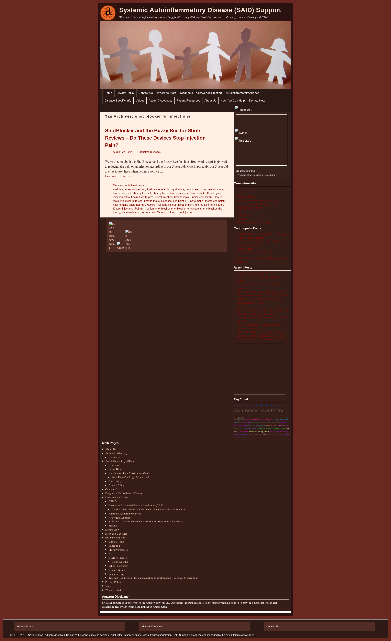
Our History (115, 481)
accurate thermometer (259, 434)
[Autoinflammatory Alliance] (108, 13)
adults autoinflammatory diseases (258, 418)
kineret (199, 204)
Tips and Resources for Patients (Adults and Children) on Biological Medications (153, 578)
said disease (243, 431)
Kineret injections (123, 208)
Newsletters (115, 457)
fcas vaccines (283, 425)
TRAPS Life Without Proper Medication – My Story (262, 291)
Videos (140, 100)
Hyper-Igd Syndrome (120, 517)
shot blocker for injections (186, 208)
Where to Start (166, 92)
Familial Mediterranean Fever (125, 513)
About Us (210, 100)
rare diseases (256, 422)
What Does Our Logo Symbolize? (130, 477)
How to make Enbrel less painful (193, 197)
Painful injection (144, 208)
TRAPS (113, 525)
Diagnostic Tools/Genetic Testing (201, 92)
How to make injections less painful (165, 200)
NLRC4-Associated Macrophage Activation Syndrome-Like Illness (146, 521)
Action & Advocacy (160, 100)
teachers (281, 405)
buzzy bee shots (123, 193)
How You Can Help (233, 100)
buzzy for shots (143, 193)
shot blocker (162, 208)
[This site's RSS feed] (129, 247)
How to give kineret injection (155, 197)
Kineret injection (213, 204)
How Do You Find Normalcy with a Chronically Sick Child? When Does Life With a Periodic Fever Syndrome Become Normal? (262, 299)
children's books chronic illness (272, 428)
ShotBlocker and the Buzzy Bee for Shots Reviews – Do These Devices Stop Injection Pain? (155, 138)
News (239, 211)
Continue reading (118, 176)
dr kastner (247, 422)
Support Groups (117, 570)
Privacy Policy (125, 92)
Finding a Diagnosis (246, 196)
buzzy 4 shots (175, 189)
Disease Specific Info (117, 100)
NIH (111, 554)
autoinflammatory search (259, 431)
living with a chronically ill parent (263, 405)
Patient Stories (243, 214)
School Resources (118, 566)
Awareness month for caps (259, 413)
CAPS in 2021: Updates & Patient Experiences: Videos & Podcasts (148, 509)
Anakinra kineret (156, 189)
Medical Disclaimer (152, 626)
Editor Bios (115, 469)
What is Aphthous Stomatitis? (251, 237)
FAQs (239, 192)
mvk (248, 434)
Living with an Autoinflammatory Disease (257, 203)
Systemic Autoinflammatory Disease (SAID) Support (200, 10)
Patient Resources (188, 100)
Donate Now (257, 100)
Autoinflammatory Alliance (242, 92)
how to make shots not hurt (129, 204)
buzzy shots (198, 193)
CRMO (113, 501)
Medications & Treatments (128, 185)
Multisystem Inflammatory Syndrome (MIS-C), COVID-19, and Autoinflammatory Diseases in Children (260, 277)
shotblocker (210, 208)
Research (241, 218)
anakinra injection (135, 189)
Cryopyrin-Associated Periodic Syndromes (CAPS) (136, 505)
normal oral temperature (256, 425)
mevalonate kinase (241, 405)
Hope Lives (242, 306)
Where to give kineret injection (175, 212)
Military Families (118, 549)
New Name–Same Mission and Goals (129, 473)
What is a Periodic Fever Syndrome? (254, 252)
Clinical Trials (116, 541)
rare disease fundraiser (271, 422)
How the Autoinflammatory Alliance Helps (257, 200)
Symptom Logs (117, 574)
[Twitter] (241, 131)
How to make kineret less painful (207, 200)
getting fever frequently (278, 431)
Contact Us (145, 92)
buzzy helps (161, 193)
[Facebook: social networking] (112, 247)
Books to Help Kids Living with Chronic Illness (260, 332)
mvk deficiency (274, 434)
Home (108, 92)
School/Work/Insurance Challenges (253, 222)
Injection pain (185, 204)
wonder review (240, 434)
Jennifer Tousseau (150, 151)
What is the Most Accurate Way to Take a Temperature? (263, 234)
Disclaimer (115, 465)
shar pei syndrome (251, 428)
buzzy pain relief (179, 193)
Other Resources (118, 557)
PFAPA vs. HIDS (245, 248)
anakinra (118, 189)
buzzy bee (192, 189)
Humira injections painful (161, 204)
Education (114, 545)
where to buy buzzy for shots (139, 212)
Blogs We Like (120, 561)
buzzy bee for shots (211, 189)
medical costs (271, 425)
